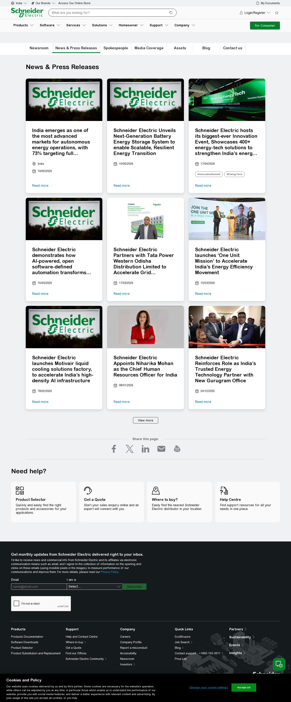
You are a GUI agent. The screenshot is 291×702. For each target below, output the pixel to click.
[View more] (145, 420)
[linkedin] (145, 449)
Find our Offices (76, 653)
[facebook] (114, 449)
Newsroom (127, 658)
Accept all (243, 687)
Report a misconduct (133, 647)
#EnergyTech (234, 174)
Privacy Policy (109, 572)
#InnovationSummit (209, 174)
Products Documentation (27, 636)
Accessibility (128, 653)
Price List (181, 658)
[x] (130, 449)
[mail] (161, 449)
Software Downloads (24, 642)
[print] (177, 449)
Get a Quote (73, 647)
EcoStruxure (182, 636)
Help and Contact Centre (82, 636)
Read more (40, 185)
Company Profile (131, 642)
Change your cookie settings (208, 687)
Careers (125, 636)
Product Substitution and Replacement (36, 653)
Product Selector (22, 647)
